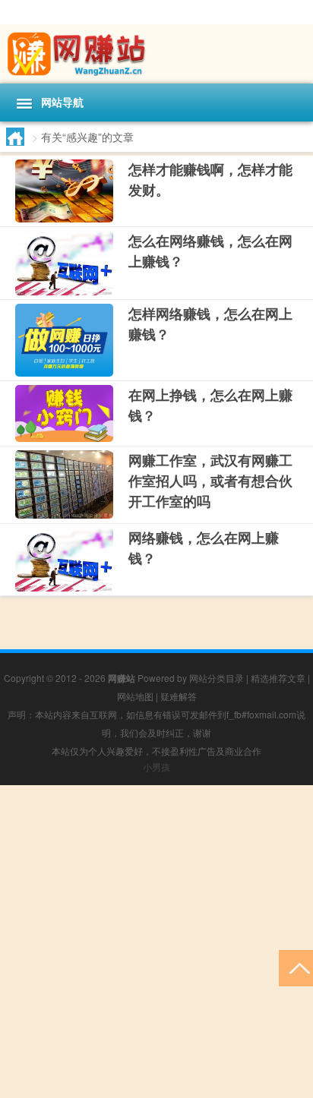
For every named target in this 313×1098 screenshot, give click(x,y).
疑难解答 (178, 695)
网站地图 (135, 695)
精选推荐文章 (278, 677)
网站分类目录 (216, 677)
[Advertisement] (156, 941)
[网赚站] (156, 54)
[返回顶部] (296, 967)
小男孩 (156, 766)
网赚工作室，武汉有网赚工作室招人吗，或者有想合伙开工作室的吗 (210, 480)
